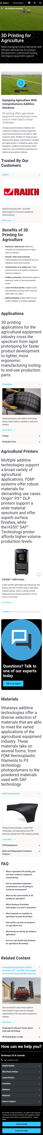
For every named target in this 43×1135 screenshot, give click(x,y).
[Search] (34, 3)
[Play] (21, 83)
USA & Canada (18, 3)
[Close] (40, 1109)
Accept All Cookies (21, 1130)
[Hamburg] (40, 3)
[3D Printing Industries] (3, 8)
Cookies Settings (21, 1124)
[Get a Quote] (29, 3)
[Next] (39, 574)
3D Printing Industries (14, 8)
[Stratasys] (4, 2)
